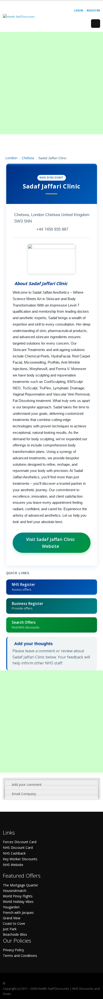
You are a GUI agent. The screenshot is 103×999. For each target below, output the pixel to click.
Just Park (10, 929)
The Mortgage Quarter (20, 885)
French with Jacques (18, 912)
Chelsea (28, 158)
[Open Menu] (95, 23)
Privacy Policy (13, 950)
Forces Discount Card (19, 842)
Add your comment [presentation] (27, 784)
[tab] (51, 784)
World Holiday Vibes (18, 901)
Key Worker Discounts (20, 859)
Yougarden (11, 907)
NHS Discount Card (18, 847)
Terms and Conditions (20, 955)
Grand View (11, 918)
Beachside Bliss (15, 934)
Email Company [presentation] (24, 793)
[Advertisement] (51, 83)
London (11, 158)
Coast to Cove (14, 923)
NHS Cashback (14, 853)
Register (93, 10)
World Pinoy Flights (18, 896)
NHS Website (13, 864)
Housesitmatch (14, 890)
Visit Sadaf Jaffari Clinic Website (50, 542)
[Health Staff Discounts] (18, 16)
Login (78, 10)
